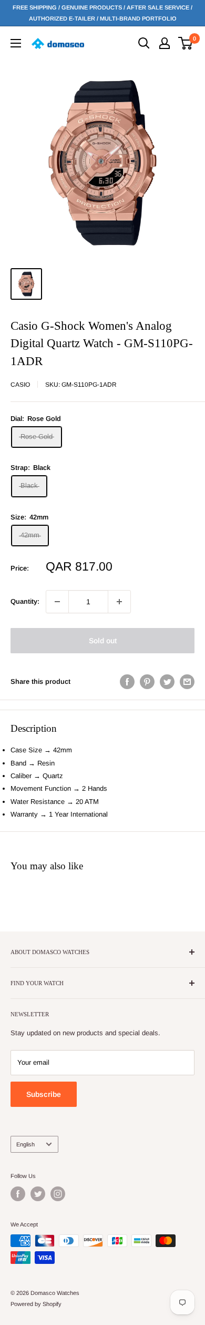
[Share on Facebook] (127, 681)
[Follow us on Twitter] (37, 1193)
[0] (185, 43)
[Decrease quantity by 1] (57, 602)
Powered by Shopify (36, 1304)
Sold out (103, 640)
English (25, 1144)
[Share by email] (187, 681)
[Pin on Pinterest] (147, 681)
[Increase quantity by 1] (119, 602)
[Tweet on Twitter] (167, 681)
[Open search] (144, 43)
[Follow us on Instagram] (57, 1193)
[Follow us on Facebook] (18, 1193)
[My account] (164, 43)
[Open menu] (16, 43)
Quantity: (25, 601)
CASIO (20, 384)
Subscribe (43, 1094)
